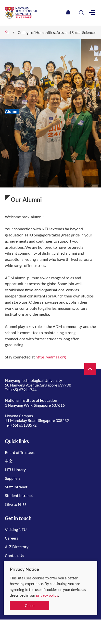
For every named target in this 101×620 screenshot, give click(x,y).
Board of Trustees (20, 452)
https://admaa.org (51, 357)
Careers (11, 538)
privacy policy (47, 595)
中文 (9, 461)
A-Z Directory (16, 546)
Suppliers (13, 478)
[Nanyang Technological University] (34, 13)
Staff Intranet (16, 486)
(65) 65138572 (24, 425)
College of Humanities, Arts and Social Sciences (57, 32)
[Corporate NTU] (7, 32)
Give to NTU (15, 504)
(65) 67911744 (24, 389)
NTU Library (15, 469)
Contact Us (14, 555)
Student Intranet (19, 495)
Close (29, 605)
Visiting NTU (16, 529)
